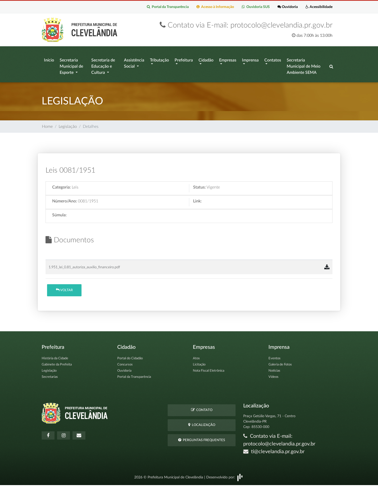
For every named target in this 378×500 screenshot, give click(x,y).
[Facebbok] (48, 435)
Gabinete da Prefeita (57, 364)
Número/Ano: (64, 201)
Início (49, 60)
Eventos (274, 358)
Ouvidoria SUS (257, 7)
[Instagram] (63, 435)
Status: (199, 187)
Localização (202, 425)
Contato (203, 410)
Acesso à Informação (217, 7)
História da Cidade (55, 358)
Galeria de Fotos (280, 364)
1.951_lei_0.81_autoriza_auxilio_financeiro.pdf (84, 267)
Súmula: (59, 215)
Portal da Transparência (169, 7)
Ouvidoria (289, 7)
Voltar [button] (66, 290)
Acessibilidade (320, 7)
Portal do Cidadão (130, 358)
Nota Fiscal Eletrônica (208, 370)
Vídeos (273, 377)
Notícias (274, 370)
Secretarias (50, 377)
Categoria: (61, 187)
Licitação (199, 364)
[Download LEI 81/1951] (326, 267)
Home (47, 126)
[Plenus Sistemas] (240, 477)
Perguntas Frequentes (203, 440)
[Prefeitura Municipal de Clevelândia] (81, 30)
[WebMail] (79, 435)
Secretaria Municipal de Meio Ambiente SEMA (303, 66)
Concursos (125, 364)
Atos (196, 358)
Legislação (68, 126)
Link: (197, 201)
